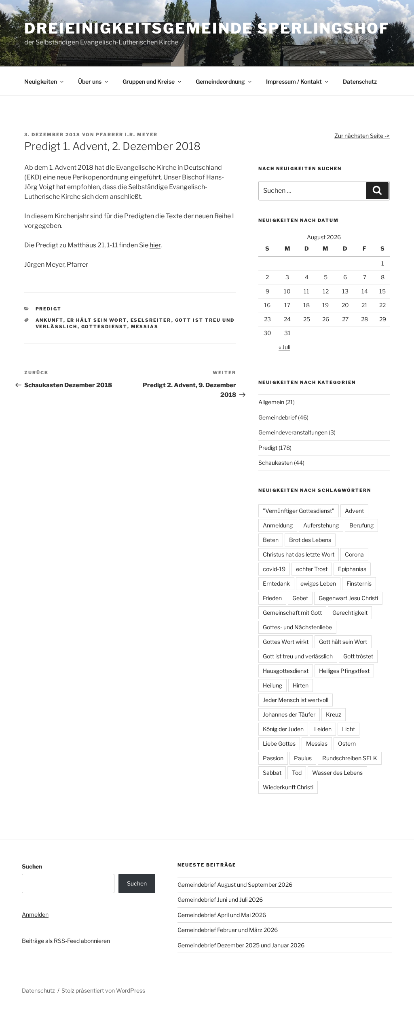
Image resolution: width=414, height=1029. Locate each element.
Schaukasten (275, 462)
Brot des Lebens (310, 539)
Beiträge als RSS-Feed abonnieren (66, 940)
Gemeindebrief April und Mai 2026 (221, 914)
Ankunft (49, 320)
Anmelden (35, 914)
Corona (354, 554)
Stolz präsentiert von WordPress (103, 990)
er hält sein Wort (97, 320)
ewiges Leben (318, 583)
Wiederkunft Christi (288, 787)
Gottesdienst (104, 326)
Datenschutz (360, 81)
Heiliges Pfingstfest (344, 670)
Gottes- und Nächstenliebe (297, 627)
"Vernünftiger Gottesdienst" (298, 510)
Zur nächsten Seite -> (362, 135)
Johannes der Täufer (289, 714)
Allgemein (271, 402)
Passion (273, 758)
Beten (271, 539)
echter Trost (311, 568)
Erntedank (276, 583)
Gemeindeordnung (220, 81)
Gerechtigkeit (350, 612)
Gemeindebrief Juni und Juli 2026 (220, 899)
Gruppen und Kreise (149, 81)
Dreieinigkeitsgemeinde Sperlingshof (207, 28)
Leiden (323, 728)
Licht (348, 728)
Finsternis (359, 583)
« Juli (284, 347)
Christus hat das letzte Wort (298, 554)
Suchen (32, 866)
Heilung (272, 685)
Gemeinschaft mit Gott (292, 612)
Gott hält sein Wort (343, 641)
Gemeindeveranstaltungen (292, 432)
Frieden (272, 598)
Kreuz (333, 714)
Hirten (300, 685)
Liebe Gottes (279, 743)
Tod (297, 772)
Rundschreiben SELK (349, 758)
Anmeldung (278, 525)
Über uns (89, 81)
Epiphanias (352, 568)
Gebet (300, 598)
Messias (145, 326)
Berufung (361, 525)
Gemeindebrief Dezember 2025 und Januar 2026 (240, 945)
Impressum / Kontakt (294, 81)
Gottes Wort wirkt (285, 641)
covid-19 (274, 568)
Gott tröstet (358, 656)
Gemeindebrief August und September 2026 (234, 884)
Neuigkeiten (40, 81)
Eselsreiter (151, 320)
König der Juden (283, 728)
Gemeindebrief (277, 417)
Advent (354, 510)
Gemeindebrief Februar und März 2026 (227, 929)
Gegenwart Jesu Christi (348, 598)
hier (155, 245)
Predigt (49, 309)
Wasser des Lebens (337, 772)
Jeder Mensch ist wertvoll (295, 699)
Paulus (303, 758)
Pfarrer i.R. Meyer (127, 134)
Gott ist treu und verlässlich (298, 656)
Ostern (347, 743)
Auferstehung (321, 525)
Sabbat (272, 772)
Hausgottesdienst (285, 670)
